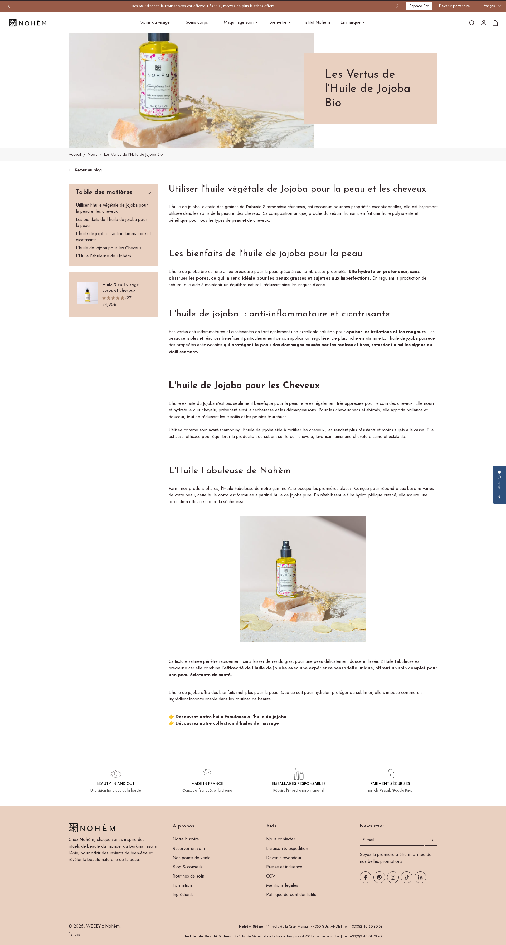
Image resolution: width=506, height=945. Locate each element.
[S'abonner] (431, 840)
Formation (182, 885)
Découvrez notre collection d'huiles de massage (227, 723)
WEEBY (93, 926)
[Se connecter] (483, 22)
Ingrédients (183, 895)
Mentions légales (282, 885)
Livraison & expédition (287, 848)
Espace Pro (419, 6)
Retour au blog (88, 170)
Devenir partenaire (454, 6)
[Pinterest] (379, 877)
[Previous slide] (9, 6)
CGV (270, 876)
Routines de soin (188, 876)
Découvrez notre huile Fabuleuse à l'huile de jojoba (231, 716)
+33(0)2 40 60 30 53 (366, 926)
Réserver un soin (189, 848)
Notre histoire (186, 839)
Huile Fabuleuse (238, 488)
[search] (472, 22)
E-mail (368, 840)
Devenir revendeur (283, 858)
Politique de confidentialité (291, 895)
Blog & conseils (187, 867)
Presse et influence (284, 867)
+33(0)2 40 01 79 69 (366, 936)
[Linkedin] (420, 877)
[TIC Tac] (406, 877)
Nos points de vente (192, 858)
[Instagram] (393, 877)
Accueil (75, 154)
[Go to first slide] (397, 6)
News (92, 154)
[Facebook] (365, 877)
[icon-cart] (495, 22)
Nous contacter (280, 839)
